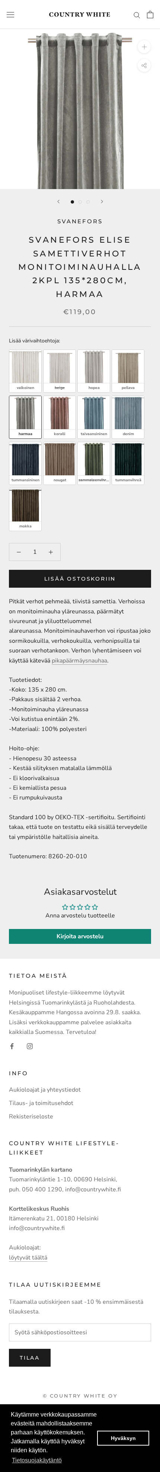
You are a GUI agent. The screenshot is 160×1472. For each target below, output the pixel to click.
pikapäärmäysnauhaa (79, 661)
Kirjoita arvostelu (80, 936)
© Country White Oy (80, 1396)
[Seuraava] (102, 201)
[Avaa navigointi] (10, 15)
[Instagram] (30, 1046)
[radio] (25, 371)
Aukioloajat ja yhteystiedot (45, 1090)
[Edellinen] (58, 201)
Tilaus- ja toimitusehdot (41, 1103)
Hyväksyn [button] (123, 1438)
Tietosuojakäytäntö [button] (37, 1460)
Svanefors (80, 221)
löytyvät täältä (28, 1258)
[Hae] (137, 14)
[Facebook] (12, 1046)
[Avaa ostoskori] (150, 14)
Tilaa (30, 1357)
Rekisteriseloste (31, 1116)
